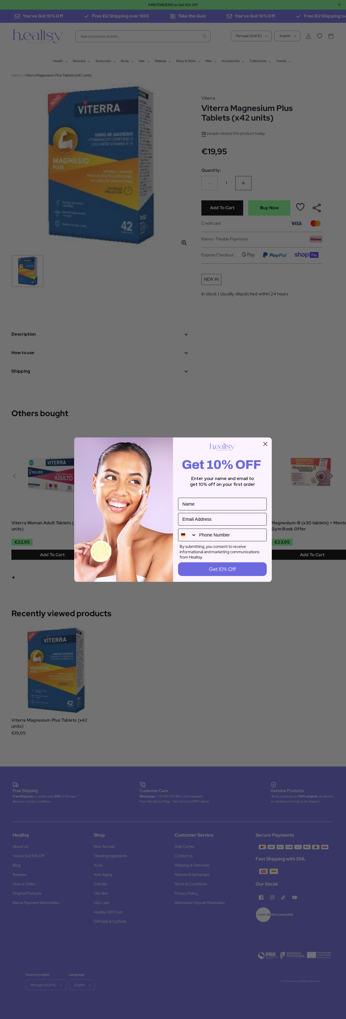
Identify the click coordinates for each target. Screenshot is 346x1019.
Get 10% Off (222, 569)
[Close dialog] (265, 443)
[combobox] (187, 535)
